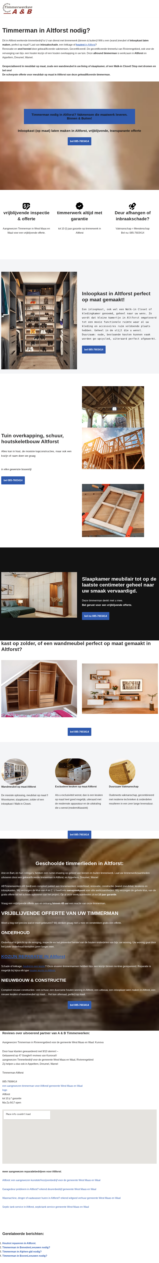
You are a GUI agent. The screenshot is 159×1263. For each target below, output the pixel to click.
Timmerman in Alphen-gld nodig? (22, 1251)
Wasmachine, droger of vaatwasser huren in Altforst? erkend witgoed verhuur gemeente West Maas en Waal (61, 1198)
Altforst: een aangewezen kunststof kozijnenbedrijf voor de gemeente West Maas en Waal (51, 1180)
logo (4, 1090)
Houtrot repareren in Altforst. (19, 1243)
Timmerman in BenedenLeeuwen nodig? (26, 1247)
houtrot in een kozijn (34, 966)
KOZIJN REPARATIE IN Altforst (33, 956)
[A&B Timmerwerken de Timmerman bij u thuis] (17, 9)
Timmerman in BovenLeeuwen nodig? (24, 1255)
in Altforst (85, 44)
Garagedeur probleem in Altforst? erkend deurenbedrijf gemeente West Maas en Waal (49, 1189)
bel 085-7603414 (79, 141)
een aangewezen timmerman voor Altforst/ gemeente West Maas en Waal (42, 1086)
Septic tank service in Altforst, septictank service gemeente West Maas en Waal (45, 1207)
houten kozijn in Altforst (42, 970)
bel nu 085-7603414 (95, 616)
